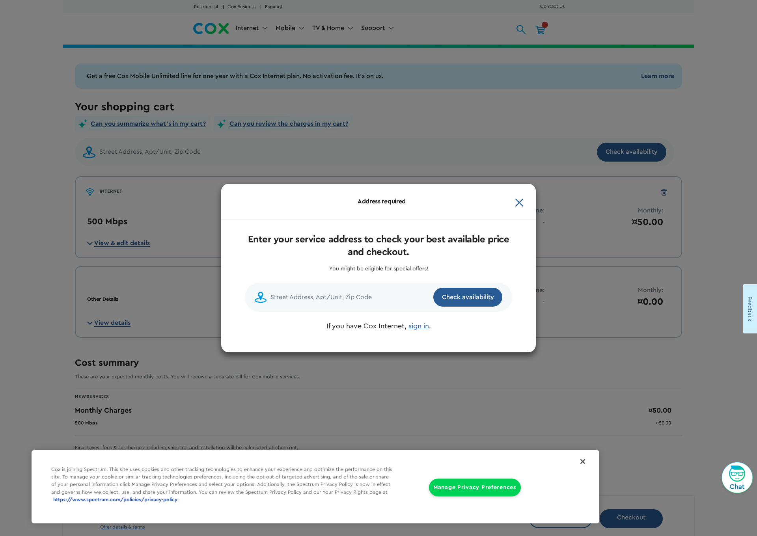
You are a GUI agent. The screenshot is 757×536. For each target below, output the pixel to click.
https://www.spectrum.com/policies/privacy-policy (115, 499)
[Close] (519, 201)
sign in (418, 325)
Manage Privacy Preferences (474, 488)
